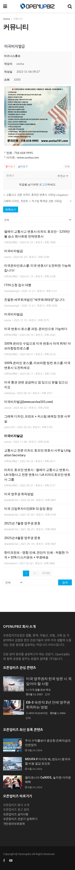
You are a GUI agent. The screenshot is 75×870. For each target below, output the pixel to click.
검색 (65, 582)
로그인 (43, 184)
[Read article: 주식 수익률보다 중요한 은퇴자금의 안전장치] (12, 745)
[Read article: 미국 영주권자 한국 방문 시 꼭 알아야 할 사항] (13, 683)
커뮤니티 (17, 19)
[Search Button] (70, 6)
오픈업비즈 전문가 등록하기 (20, 819)
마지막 (46, 573)
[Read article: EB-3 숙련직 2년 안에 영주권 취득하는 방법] (13, 707)
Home (6, 19)
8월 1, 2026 (58, 713)
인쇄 (67, 166)
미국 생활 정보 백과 (40, 689)
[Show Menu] (5, 6)
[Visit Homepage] (37, 6)
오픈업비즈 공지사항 (15, 814)
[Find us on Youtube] (10, 860)
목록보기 (10, 209)
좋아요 (10, 166)
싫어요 (22, 166)
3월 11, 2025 (35, 694)
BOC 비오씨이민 (38, 713)
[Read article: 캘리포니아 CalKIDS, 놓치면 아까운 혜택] (12, 782)
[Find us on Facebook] (4, 860)
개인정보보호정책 (14, 823)
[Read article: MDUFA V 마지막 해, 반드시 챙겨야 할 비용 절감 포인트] (12, 763)
